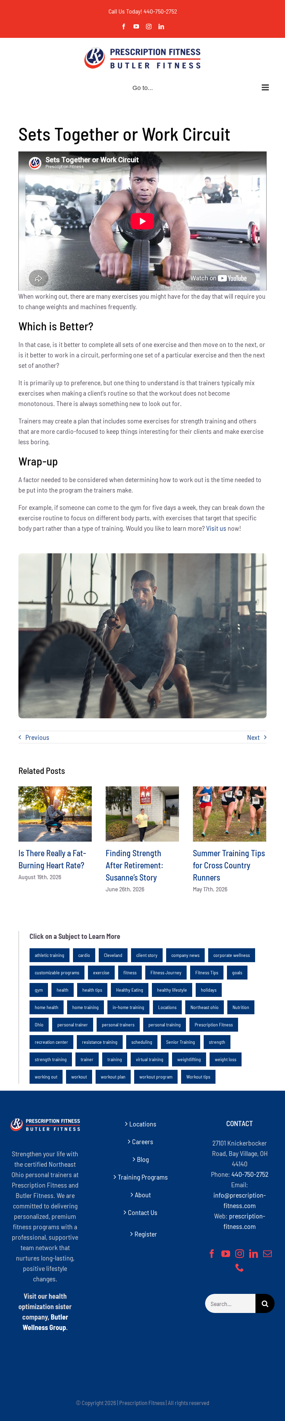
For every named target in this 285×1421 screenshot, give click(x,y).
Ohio (39, 1024)
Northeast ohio (204, 1007)
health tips (92, 990)
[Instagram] (239, 1253)
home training (85, 1007)
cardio (84, 955)
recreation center (51, 1042)
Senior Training (180, 1042)
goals (237, 972)
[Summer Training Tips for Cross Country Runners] (229, 813)
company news (185, 955)
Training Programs (143, 1177)
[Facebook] (211, 1253)
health (62, 990)
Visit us (216, 528)
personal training (164, 1024)
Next (253, 737)
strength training (51, 1059)
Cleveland (113, 955)
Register (146, 1234)
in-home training (128, 1007)
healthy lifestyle (172, 990)
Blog (143, 1159)
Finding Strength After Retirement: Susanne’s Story (134, 865)
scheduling (141, 1042)
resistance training (99, 1042)
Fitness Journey (165, 972)
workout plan (113, 1077)
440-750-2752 (160, 11)
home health (46, 1007)
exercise (101, 972)
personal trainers (118, 1024)
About (143, 1194)
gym (39, 990)
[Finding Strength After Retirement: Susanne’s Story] (142, 813)
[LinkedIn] (253, 1253)
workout (79, 1077)
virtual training (149, 1059)
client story (146, 955)
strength (217, 1042)
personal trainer (72, 1024)
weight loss (225, 1059)
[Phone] (239, 1267)
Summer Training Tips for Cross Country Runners (229, 865)
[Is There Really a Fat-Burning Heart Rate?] (55, 813)
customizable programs (57, 972)
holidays (209, 990)
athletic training (49, 955)
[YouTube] (225, 1253)
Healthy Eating (129, 990)
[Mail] (267, 1253)
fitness (130, 972)
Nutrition (241, 1007)
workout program (155, 1077)
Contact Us (142, 1212)
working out (46, 1077)
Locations (167, 1007)
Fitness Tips (206, 972)
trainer (87, 1059)
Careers (142, 1141)
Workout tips (198, 1077)
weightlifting (189, 1059)
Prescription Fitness (214, 1024)
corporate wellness (231, 955)
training (114, 1059)
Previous (37, 737)
